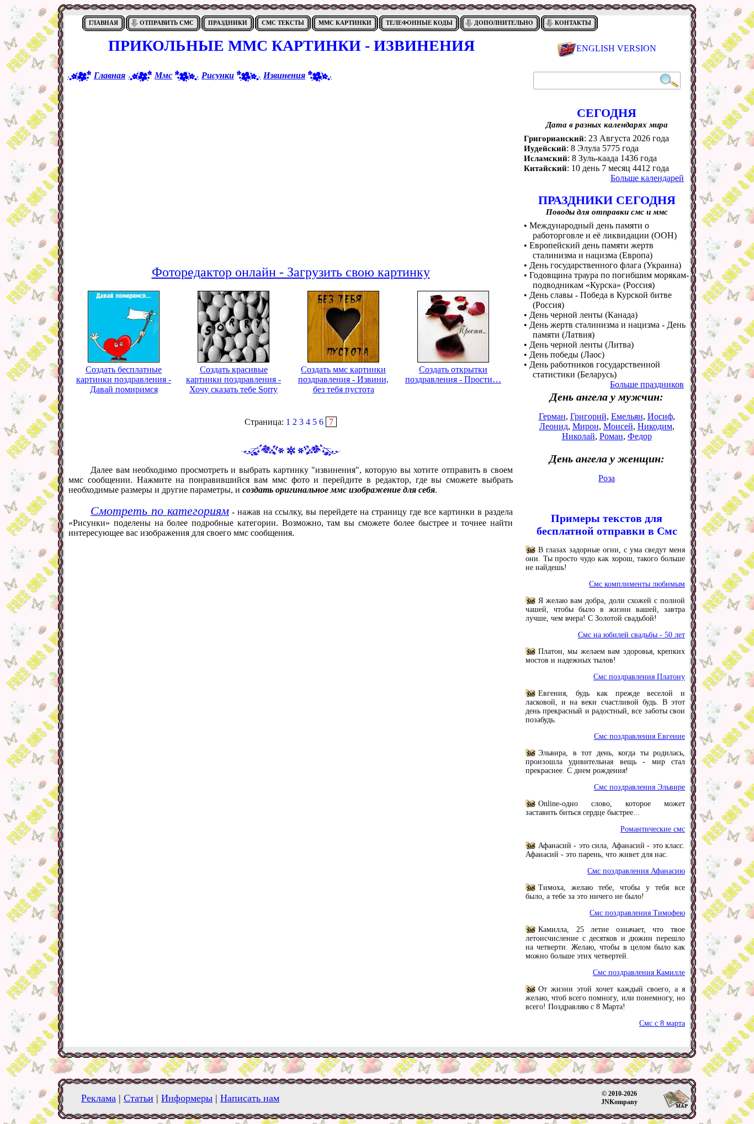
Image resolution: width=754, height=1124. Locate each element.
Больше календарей (647, 178)
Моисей (618, 426)
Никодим (655, 426)
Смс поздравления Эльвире (639, 787)
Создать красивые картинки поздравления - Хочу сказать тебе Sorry (233, 379)
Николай (578, 436)
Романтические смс (652, 829)
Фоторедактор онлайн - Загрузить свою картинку (291, 272)
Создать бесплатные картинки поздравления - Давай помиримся (123, 379)
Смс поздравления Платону (639, 677)
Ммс (163, 75)
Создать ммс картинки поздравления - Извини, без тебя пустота (343, 379)
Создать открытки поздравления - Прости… (453, 374)
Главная (109, 75)
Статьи (138, 1098)
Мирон (585, 426)
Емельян (627, 416)
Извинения (284, 75)
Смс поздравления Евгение (639, 736)
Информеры (187, 1098)
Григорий (588, 416)
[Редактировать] (124, 327)
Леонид (553, 426)
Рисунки (217, 75)
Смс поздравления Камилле (639, 972)
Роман (611, 436)
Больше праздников (647, 384)
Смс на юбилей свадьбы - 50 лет (631, 635)
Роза (606, 478)
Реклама (98, 1098)
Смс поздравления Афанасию (636, 871)
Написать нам (249, 1098)
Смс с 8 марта (662, 1023)
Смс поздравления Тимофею (637, 913)
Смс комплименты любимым (637, 584)
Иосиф (660, 416)
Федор (640, 436)
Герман (552, 416)
